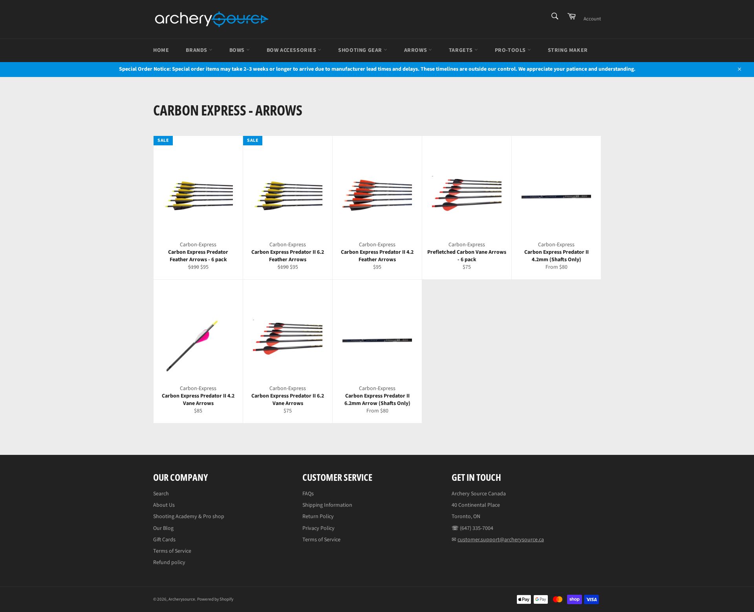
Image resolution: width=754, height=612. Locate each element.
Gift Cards (164, 540)
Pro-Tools (511, 50)
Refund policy (169, 562)
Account (592, 18)
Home (161, 50)
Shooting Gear (360, 50)
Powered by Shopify (215, 599)
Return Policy (318, 516)
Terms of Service (172, 551)
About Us (164, 505)
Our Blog (163, 528)
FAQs (308, 494)
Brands (197, 50)
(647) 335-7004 (476, 528)
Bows (237, 50)
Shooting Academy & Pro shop (188, 516)
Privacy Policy (318, 528)
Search (161, 494)
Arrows (416, 50)
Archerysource (181, 599)
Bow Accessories (292, 50)
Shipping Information (327, 505)
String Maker (568, 50)
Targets (461, 50)
